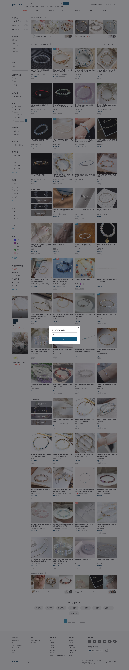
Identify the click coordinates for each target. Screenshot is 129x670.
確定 (64, 339)
